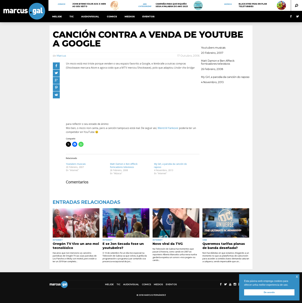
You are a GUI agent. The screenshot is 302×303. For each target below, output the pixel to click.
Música (228, 4)
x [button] (297, 276)
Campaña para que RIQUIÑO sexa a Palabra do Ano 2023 (172, 5)
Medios (130, 16)
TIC (71, 16)
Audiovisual (90, 16)
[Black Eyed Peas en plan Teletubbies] (281, 5)
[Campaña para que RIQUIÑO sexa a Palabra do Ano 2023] (198, 5)
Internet (58, 240)
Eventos (148, 16)
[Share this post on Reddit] (56, 94)
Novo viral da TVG (168, 244)
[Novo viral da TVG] (176, 223)
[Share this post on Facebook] (56, 65)
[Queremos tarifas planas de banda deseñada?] (225, 223)
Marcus (61, 55)
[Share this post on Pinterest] (56, 87)
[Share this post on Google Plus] (56, 80)
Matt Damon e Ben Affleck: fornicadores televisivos (124, 165)
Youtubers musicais (76, 163)
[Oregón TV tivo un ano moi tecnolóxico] (76, 223)
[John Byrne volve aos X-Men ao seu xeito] (115, 5)
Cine (204, 240)
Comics (61, 4)
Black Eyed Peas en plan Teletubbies (253, 5)
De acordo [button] (269, 292)
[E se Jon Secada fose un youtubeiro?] (126, 223)
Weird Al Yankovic (168, 128)
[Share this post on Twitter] (56, 73)
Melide (57, 16)
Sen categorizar (144, 5)
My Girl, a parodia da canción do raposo (225, 77)
